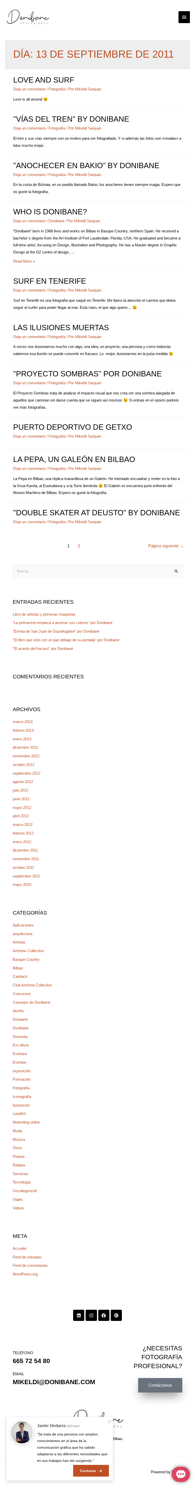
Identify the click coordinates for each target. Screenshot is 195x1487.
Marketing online (26, 1122)
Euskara (20, 1053)
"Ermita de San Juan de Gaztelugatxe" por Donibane (56, 631)
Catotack (20, 976)
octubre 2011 (23, 867)
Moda (17, 1131)
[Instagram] (91, 1315)
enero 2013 (22, 739)
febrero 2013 (23, 730)
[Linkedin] (78, 1315)
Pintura (18, 1156)
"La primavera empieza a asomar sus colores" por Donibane (62, 622)
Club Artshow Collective (32, 985)
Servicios (20, 1174)
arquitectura (22, 934)
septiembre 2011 (26, 876)
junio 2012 (21, 799)
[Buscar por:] (97, 571)
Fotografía (56, 89)
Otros (17, 1148)
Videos (18, 1208)
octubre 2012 (23, 764)
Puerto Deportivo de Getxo (72, 427)
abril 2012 (21, 816)
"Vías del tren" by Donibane (71, 119)
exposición (21, 1071)
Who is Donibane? (50, 211)
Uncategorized (25, 1191)
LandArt (19, 1113)
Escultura (20, 1045)
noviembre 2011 (26, 859)
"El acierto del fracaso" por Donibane (43, 648)
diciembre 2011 (25, 850)
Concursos (22, 994)
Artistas (19, 942)
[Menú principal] (184, 17)
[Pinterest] (116, 1315)
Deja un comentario (29, 89)
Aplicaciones (23, 925)
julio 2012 (20, 790)
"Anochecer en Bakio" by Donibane (86, 165)
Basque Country (26, 959)
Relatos (19, 1165)
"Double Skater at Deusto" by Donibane (96, 512)
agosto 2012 (23, 781)
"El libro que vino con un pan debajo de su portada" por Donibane (66, 640)
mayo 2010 (22, 884)
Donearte (20, 1019)
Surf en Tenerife (49, 281)
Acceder (20, 1248)
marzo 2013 (22, 721)
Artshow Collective (28, 951)
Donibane (56, 221)
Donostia (20, 1036)
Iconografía (22, 1096)
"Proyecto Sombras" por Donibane (87, 374)
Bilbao (18, 968)
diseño (18, 1011)
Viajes (18, 1199)
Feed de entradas (27, 1257)
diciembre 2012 (25, 747)
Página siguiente (166, 546)
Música (19, 1139)
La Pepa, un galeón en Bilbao (74, 459)
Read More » (24, 261)
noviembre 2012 (26, 756)
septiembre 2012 (26, 773)
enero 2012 (22, 842)
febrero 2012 (23, 833)
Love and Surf (43, 80)
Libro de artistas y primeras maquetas (44, 614)
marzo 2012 (22, 824)
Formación (21, 1079)
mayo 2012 (22, 807)
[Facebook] (103, 1315)
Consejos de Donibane (31, 1002)
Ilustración (21, 1105)
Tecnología (21, 1182)
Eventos (19, 1062)
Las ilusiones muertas (61, 327)
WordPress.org (25, 1274)
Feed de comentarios (30, 1265)
